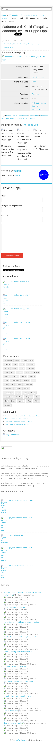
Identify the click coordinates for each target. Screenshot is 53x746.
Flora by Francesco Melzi (13, 723)
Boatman (31, 364)
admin (6, 40)
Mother (32, 393)
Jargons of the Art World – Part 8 (21, 500)
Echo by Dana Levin (11, 711)
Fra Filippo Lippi (38, 77)
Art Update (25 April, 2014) (20, 322)
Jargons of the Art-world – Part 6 (21, 548)
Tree (29, 401)
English (28, 372)
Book (7, 368)
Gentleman (15, 381)
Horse (19, 385)
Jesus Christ (34, 115)
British (14, 368)
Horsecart (28, 385)
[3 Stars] (6, 52)
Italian (8, 115)
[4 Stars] (8, 52)
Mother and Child (17, 119)
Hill (12, 385)
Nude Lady (9, 397)
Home (3, 15)
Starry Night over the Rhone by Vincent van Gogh (22, 622)
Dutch (20, 372)
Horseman (8, 389)
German (26, 381)
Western (4, 18)
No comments (8, 47)
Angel (17, 360)
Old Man (19, 397)
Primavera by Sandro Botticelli (16, 419)
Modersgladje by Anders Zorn (15, 607)
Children (31, 368)
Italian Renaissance (20, 115)
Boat (22, 364)
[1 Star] (2, 52)
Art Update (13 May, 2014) (20, 295)
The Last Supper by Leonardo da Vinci (19, 422)
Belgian (7, 364)
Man (25, 393)
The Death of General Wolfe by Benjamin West (22, 416)
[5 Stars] (10, 52)
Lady (18, 393)
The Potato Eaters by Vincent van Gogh (18, 681)
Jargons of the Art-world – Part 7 (21, 518)
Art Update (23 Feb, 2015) (20, 281)
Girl (34, 381)
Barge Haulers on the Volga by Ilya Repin (19, 696)
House (18, 389)
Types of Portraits (16, 535)
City (6, 372)
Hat (6, 385)
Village (37, 401)
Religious (29, 397)
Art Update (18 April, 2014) (20, 338)
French (32, 377)
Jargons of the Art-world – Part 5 (21, 565)
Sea (6, 401)
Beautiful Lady (28, 360)
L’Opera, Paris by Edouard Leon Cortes (18, 651)
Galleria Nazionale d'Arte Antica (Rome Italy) (39, 106)
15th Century (14, 15)
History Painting (37, 15)
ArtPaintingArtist (10, 2)
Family (36, 372)
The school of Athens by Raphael (17, 425)
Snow (13, 401)
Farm (16, 377)
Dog (12, 372)
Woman (7, 405)
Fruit (6, 381)
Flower (24, 377)
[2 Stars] (4, 52)
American (8, 360)
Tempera (35, 94)
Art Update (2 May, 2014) (20, 308)
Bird (15, 364)
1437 (34, 82)
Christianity (25, 15)
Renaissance (30, 119)
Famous (8, 377)
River (37, 397)
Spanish (21, 401)
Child (22, 368)
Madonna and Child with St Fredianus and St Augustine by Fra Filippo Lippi (24, 153)
